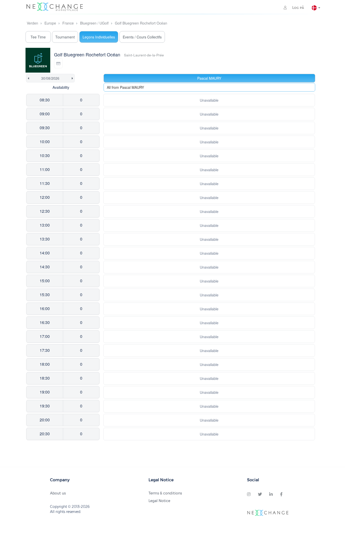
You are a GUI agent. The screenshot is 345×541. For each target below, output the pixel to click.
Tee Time (38, 36)
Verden (32, 23)
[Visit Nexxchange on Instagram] (249, 494)
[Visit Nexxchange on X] (260, 494)
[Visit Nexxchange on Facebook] (281, 494)
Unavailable (209, 100)
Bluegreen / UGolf (94, 23)
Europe (50, 23)
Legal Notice (159, 501)
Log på (297, 7)
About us (58, 493)
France (68, 23)
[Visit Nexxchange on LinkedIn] (271, 494)
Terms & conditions (165, 493)
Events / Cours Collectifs (142, 36)
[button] (58, 63)
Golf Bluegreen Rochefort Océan (141, 23)
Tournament (65, 36)
